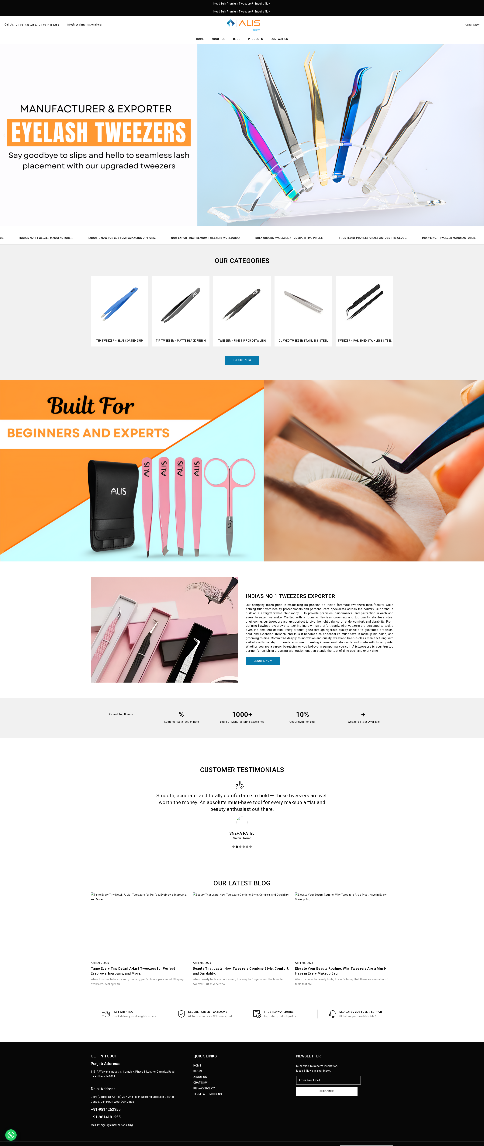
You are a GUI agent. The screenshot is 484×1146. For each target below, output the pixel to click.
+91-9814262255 (106, 1109)
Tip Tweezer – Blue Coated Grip (119, 341)
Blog (236, 39)
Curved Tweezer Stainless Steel (303, 341)
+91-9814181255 (106, 1117)
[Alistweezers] (242, 25)
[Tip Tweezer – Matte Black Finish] (180, 304)
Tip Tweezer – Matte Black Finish (181, 341)
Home (200, 39)
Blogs (197, 1071)
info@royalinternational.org (84, 25)
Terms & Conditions (207, 1094)
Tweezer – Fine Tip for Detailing (242, 341)
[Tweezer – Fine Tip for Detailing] (242, 304)
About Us (219, 39)
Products (255, 39)
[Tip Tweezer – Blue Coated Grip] (119, 304)
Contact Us (279, 39)
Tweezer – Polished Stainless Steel (364, 341)
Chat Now (472, 25)
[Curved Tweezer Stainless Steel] (303, 304)
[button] (4, 135)
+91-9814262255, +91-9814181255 (36, 25)
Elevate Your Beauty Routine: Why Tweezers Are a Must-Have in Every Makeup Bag (341, 971)
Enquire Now (263, 4)
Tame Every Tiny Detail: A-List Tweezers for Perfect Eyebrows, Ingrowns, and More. (133, 971)
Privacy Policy (204, 1089)
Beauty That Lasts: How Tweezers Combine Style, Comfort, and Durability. (241, 971)
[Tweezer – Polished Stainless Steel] (364, 304)
